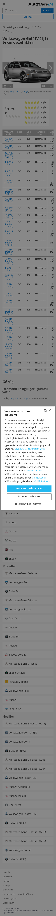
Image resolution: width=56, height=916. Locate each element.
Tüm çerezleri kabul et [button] (29, 488)
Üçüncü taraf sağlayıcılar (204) (29, 448)
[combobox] (45, 410)
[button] (28, 504)
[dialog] (28, 458)
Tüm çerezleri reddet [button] (29, 496)
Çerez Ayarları (39, 477)
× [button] (49, 410)
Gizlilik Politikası (42, 481)
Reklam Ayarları (34, 470)
